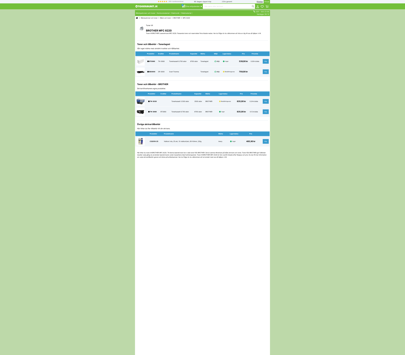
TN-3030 (153, 101)
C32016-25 (154, 141)
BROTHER (176, 18)
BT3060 (152, 61)
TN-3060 (153, 112)
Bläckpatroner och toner (149, 18)
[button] (171, 1)
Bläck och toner (165, 18)
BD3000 (152, 72)
